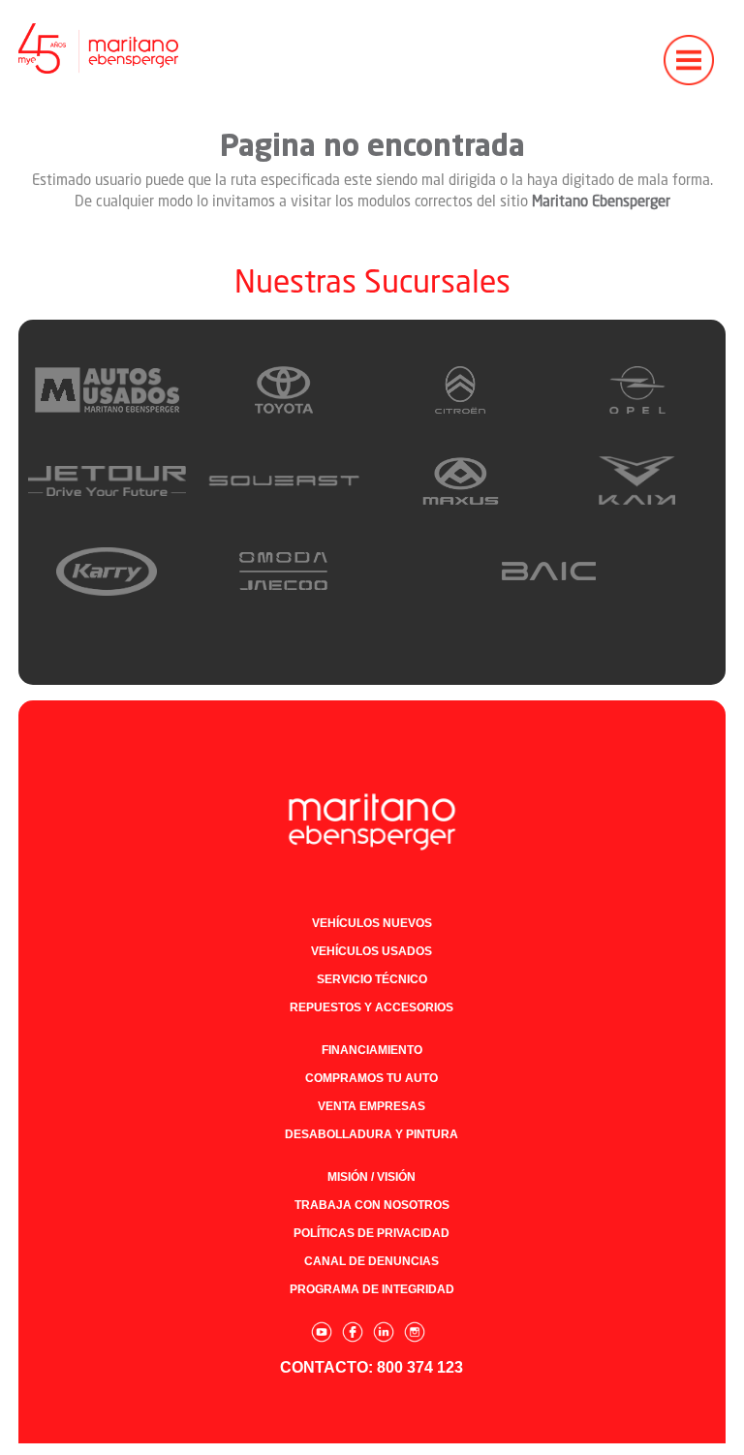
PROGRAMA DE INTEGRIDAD (372, 1289)
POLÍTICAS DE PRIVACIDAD (372, 1233)
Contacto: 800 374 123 (371, 1367)
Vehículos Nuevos (372, 923)
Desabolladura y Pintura (371, 1134)
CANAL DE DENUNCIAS (371, 1261)
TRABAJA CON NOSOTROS (372, 1205)
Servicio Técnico (372, 979)
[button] (689, 48)
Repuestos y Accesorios (371, 1007)
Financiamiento (372, 1050)
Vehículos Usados (371, 951)
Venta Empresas (371, 1106)
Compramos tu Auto (371, 1078)
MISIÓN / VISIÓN (371, 1177)
